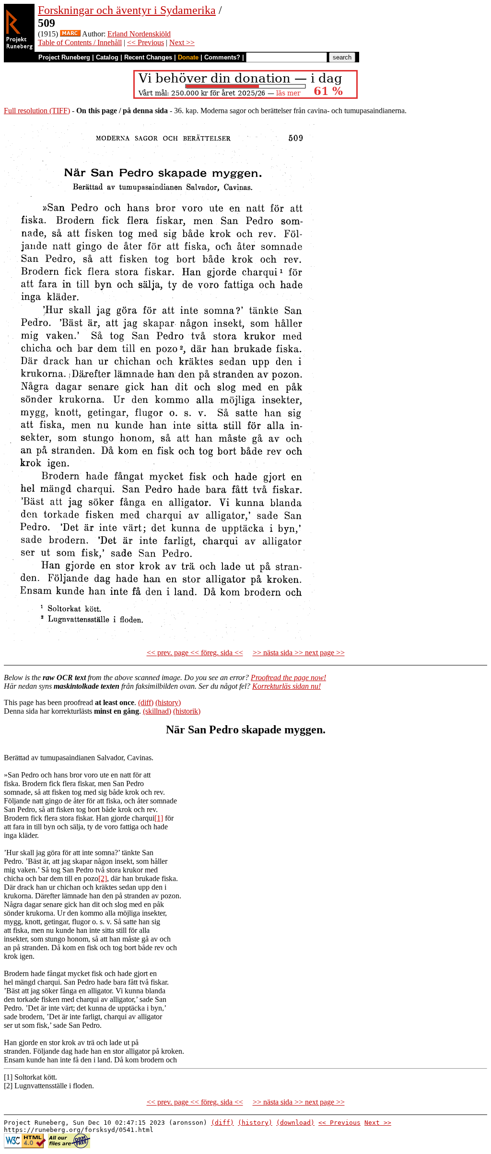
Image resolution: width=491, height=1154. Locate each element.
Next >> (182, 42)
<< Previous (145, 42)
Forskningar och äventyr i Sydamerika (127, 10)
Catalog (107, 57)
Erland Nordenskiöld (139, 34)
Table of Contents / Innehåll (80, 42)
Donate (188, 57)
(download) (295, 1122)
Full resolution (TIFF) (37, 110)
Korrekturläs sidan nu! (286, 686)
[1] (158, 818)
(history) (168, 702)
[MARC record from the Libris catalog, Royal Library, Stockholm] (70, 34)
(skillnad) (157, 711)
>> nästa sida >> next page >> (299, 652)
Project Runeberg (64, 57)
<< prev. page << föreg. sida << (195, 652)
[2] (102, 878)
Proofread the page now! (288, 677)
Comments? (222, 57)
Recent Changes (148, 57)
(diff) (145, 702)
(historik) (186, 711)
